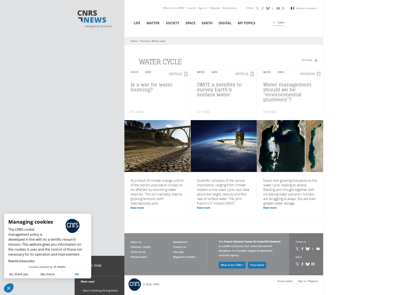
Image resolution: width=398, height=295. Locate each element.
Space (190, 23)
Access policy (285, 281)
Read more (137, 208)
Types (281, 22)
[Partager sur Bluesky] (308, 264)
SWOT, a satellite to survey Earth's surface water (219, 90)
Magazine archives (184, 257)
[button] (9, 288)
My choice (48, 274)
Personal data (139, 257)
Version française (306, 8)
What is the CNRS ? (174, 8)
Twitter (258, 8)
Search (192, 8)
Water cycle (158, 41)
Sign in (202, 8)
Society (172, 23)
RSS (282, 8)
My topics (246, 23)
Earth (207, 23)
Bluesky (308, 248)
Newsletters (229, 8)
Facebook (263, 8)
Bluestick (268, 8)
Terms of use (138, 252)
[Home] (98, 17)
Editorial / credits (141, 247)
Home (134, 41)
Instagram (273, 8)
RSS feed (307, 60)
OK (77, 274)
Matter (153, 23)
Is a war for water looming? (151, 87)
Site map (178, 252)
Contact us (179, 247)
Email (313, 264)
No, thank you (18, 274)
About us (136, 242)
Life (137, 23)
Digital (225, 23)
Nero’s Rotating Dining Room (100, 290)
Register (215, 8)
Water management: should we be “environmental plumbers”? (287, 92)
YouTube (278, 8)
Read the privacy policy (21, 260)
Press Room (257, 265)
